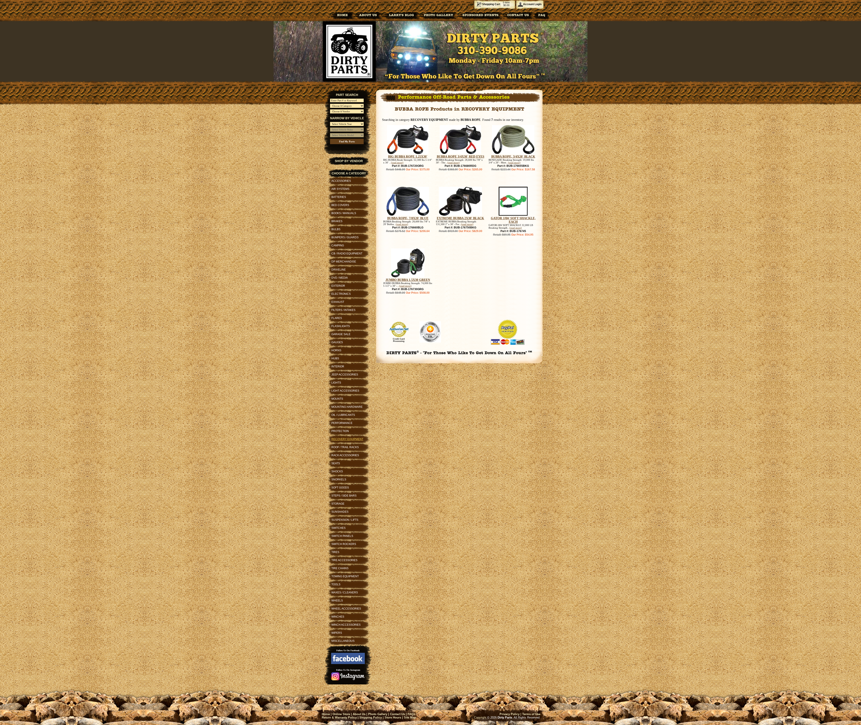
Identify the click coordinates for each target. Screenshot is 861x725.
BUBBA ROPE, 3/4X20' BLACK (513, 156)
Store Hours (393, 717)
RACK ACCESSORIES (345, 455)
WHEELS (337, 600)
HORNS (336, 350)
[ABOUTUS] (368, 14)
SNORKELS (338, 479)
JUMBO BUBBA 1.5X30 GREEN (407, 280)
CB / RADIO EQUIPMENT (346, 253)
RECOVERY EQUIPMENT (347, 439)
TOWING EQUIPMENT (345, 576)
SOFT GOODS (340, 487)
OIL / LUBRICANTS (343, 415)
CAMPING (337, 245)
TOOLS (335, 584)
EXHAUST (337, 302)
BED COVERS (340, 205)
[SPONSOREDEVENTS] (481, 14)
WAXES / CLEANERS (344, 592)
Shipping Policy (370, 717)
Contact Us (397, 714)
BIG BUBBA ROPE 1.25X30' (407, 156)
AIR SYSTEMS (340, 189)
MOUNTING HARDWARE (347, 406)
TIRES (335, 552)
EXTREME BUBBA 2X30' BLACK (460, 218)
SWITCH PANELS (342, 536)
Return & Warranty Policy (339, 717)
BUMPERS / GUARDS (345, 237)
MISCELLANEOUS (342, 641)
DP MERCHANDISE (343, 261)
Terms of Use (531, 714)
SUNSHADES (339, 511)
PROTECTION (340, 431)
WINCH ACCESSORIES (346, 624)
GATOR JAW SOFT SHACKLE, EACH (513, 220)
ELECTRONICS (341, 293)
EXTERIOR (338, 285)
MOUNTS (337, 398)
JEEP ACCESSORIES (344, 374)
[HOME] (342, 14)
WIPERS (336, 632)
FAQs (411, 714)
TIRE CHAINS (339, 568)
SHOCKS (337, 471)
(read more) (397, 162)
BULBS (335, 229)
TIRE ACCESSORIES (344, 560)
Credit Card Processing (399, 340)
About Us (359, 714)
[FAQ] (541, 14)
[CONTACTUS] (518, 14)
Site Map (410, 717)
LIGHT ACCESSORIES (345, 390)
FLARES (336, 318)
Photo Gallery (377, 714)
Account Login (532, 4)
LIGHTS (336, 382)
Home (326, 714)
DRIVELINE (338, 269)
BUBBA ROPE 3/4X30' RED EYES (460, 156)
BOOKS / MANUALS (343, 213)
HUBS (335, 358)
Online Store (341, 714)
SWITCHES (338, 528)
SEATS (335, 463)
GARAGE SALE (340, 334)
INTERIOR (337, 366)
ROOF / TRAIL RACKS (345, 447)
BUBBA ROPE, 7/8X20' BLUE (407, 218)
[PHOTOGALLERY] (438, 14)
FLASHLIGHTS (340, 326)
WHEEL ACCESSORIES (346, 608)
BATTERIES (338, 197)
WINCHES (337, 616)
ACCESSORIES (341, 180)
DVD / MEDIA (339, 277)
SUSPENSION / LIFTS (344, 519)
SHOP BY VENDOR (349, 161)
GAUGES (337, 342)
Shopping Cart (491, 4)
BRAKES (336, 221)
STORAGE (337, 503)
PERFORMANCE (341, 423)
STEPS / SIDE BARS (344, 495)
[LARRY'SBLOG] (400, 14)
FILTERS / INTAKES (343, 310)
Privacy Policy (510, 714)
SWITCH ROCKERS (343, 544)
